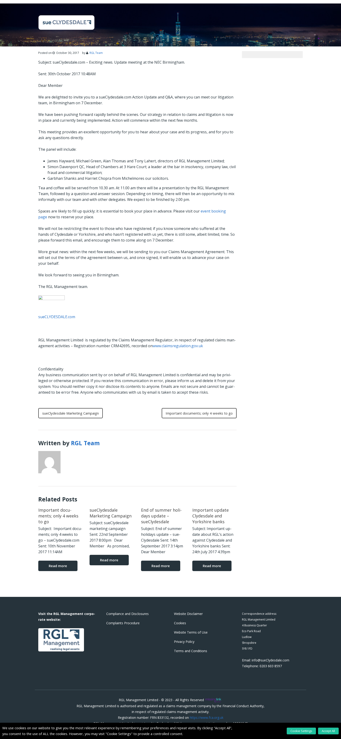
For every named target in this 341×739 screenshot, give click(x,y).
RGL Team (96, 53)
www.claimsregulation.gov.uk (178, 345)
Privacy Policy (184, 641)
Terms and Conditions (190, 651)
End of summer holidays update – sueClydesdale (161, 515)
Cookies (180, 623)
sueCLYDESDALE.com (56, 316)
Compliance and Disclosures (127, 613)
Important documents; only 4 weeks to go (199, 413)
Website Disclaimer (188, 613)
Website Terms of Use (191, 632)
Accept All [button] (328, 731)
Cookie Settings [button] (301, 731)
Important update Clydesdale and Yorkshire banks (210, 515)
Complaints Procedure (123, 623)
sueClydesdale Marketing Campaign (70, 413)
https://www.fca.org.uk (206, 717)
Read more (58, 565)
